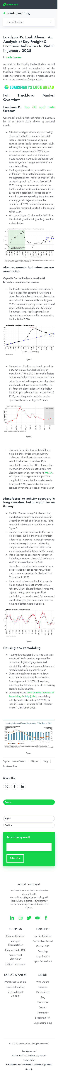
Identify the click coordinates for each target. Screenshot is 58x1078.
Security (29, 1069)
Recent (8, 802)
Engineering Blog (43, 1023)
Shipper (34, 761)
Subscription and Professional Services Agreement (29, 1064)
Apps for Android (43, 961)
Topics (8, 818)
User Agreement (29, 1050)
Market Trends (18, 761)
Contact (43, 1007)
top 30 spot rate (39, 107)
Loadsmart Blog (10, 766)
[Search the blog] (51, 22)
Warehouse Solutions (15, 982)
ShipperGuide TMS (15, 950)
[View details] (12, 918)
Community (43, 1012)
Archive (8, 825)
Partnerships (42, 992)
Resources (42, 1002)
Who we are (42, 982)
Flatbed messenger (15, 964)
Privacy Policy (29, 1060)
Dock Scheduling (15, 987)
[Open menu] (54, 4)
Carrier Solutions (43, 936)
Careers (43, 987)
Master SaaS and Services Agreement (29, 1055)
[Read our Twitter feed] (29, 918)
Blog (46, 761)
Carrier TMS (42, 946)
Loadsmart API (42, 1018)
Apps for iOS (43, 956)
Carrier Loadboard (43, 941)
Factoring (43, 951)
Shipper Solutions (15, 936)
